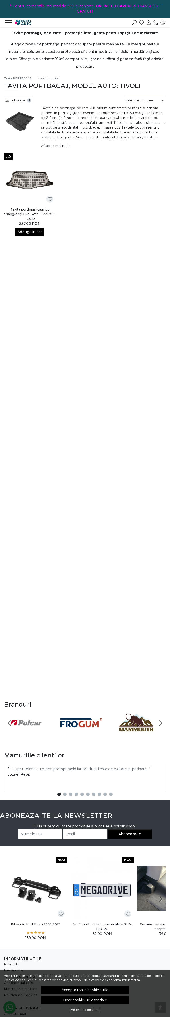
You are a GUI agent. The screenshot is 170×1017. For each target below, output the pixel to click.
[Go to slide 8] (99, 794)
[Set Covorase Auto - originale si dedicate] (28, 22)
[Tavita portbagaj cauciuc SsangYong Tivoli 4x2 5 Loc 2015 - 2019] (30, 179)
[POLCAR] (26, 731)
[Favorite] (141, 22)
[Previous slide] (9, 723)
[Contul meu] (148, 22)
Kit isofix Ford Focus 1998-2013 (35, 924)
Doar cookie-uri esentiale (85, 1000)
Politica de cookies (17, 980)
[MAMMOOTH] (136, 731)
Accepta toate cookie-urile (85, 990)
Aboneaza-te (129, 834)
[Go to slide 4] (76, 794)
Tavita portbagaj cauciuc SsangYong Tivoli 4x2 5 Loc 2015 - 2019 (29, 214)
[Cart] (162, 22)
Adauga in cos (29, 232)
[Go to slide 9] (105, 794)
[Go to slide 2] (65, 794)
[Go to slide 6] (88, 794)
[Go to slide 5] (82, 794)
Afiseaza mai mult (55, 146)
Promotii (11, 964)
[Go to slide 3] (70, 794)
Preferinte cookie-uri (85, 1009)
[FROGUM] (81, 731)
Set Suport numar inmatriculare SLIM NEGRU (102, 926)
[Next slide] (160, 723)
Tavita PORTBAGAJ (17, 78)
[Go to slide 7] (93, 794)
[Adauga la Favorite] (50, 199)
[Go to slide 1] (59, 794)
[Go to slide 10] (111, 794)
